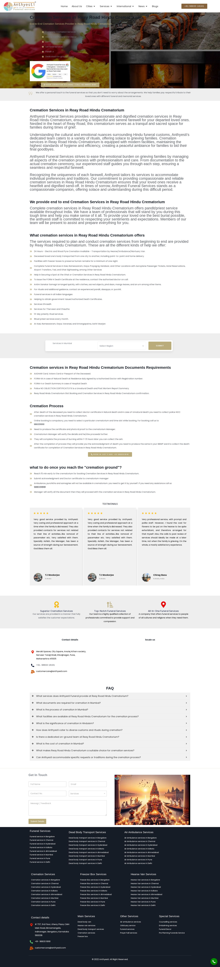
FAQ (110, 688)
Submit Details (37, 821)
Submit (160, 346)
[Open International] (133, 6)
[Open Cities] (94, 6)
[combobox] (88, 793)
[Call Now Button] (213, 961)
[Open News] (146, 6)
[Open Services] (111, 6)
